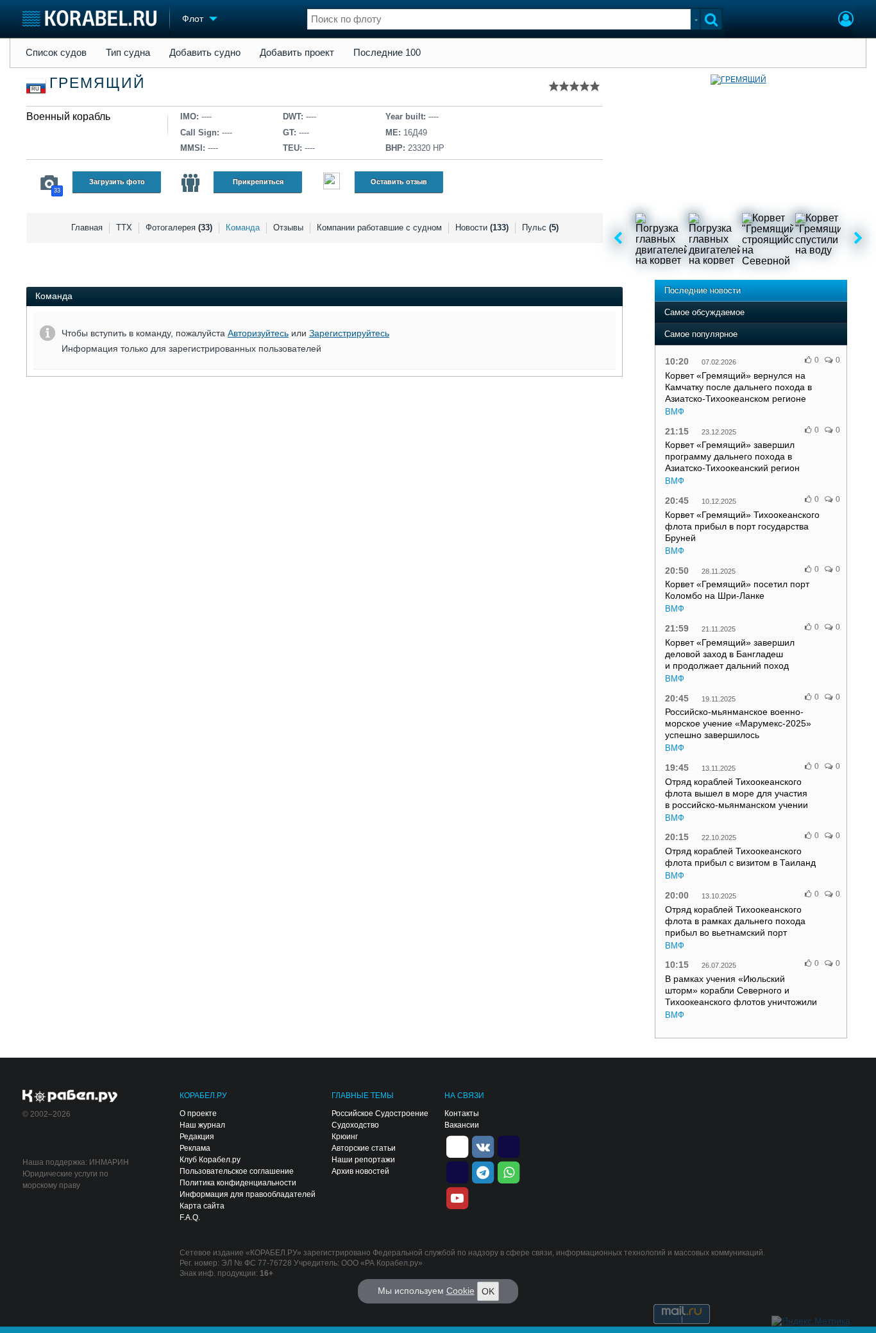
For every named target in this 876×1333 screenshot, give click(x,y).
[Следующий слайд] (858, 239)
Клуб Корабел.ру (210, 1159)
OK (488, 1291)
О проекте (198, 1113)
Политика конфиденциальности (238, 1182)
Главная (87, 227)
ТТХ (124, 227)
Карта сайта (202, 1205)
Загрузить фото (117, 181)
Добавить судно (204, 52)
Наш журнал (202, 1125)
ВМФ (674, 412)
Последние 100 (387, 52)
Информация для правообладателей (248, 1194)
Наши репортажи (363, 1159)
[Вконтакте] (483, 1146)
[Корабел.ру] (70, 1097)
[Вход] (846, 20)
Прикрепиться (258, 181)
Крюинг (345, 1136)
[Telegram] (483, 1171)
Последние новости (702, 290)
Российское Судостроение (380, 1113)
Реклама (195, 1148)
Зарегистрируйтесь (349, 333)
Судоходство (355, 1125)
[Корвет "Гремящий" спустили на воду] (821, 238)
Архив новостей (360, 1171)
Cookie (460, 1291)
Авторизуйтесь (258, 333)
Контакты (461, 1113)
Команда (243, 227)
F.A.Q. (190, 1217)
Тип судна (128, 52)
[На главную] (89, 18)
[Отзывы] (331, 182)
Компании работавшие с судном (379, 227)
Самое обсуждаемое (704, 312)
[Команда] (190, 183)
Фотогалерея (179, 227)
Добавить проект (297, 52)
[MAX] (457, 1171)
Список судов (56, 52)
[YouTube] (457, 1197)
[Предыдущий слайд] (618, 239)
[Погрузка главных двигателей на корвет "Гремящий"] (661, 238)
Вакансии (461, 1125)
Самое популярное (700, 334)
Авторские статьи (364, 1148)
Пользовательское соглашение (237, 1171)
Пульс (540, 227)
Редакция (197, 1136)
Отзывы (288, 227)
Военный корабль (68, 116)
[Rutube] (508, 1146)
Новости (482, 227)
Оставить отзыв (399, 181)
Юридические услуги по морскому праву (65, 1179)
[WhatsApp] (508, 1171)
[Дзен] (457, 1146)
